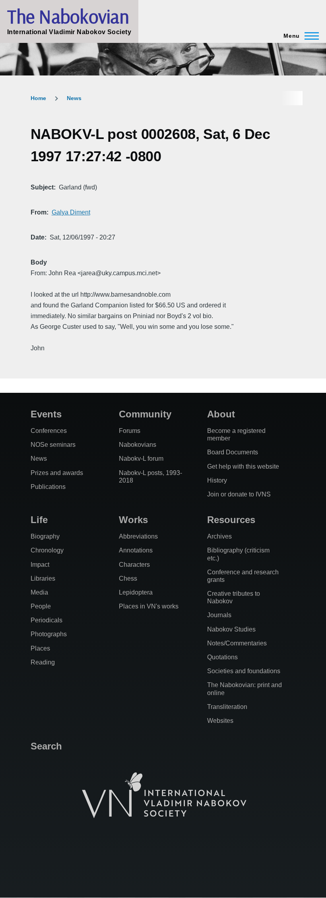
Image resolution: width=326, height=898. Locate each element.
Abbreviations (138, 536)
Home (38, 98)
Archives (219, 536)
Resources (231, 519)
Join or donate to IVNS (239, 494)
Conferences (49, 430)
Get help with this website (243, 466)
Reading (43, 662)
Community (145, 414)
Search (46, 746)
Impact (40, 564)
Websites (220, 720)
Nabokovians (137, 444)
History (217, 480)
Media (39, 592)
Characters (134, 564)
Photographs (49, 634)
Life (39, 519)
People (41, 606)
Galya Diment (71, 212)
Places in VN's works (149, 606)
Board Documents (232, 452)
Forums (129, 430)
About (221, 414)
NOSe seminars (53, 444)
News (74, 98)
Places (40, 648)
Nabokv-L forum (141, 458)
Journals (219, 615)
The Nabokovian (68, 16)
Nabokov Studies (231, 629)
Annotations (136, 550)
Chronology (47, 550)
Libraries (43, 578)
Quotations (222, 657)
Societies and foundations (243, 671)
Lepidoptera (136, 592)
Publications (48, 486)
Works (133, 519)
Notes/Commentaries (237, 643)
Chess (128, 578)
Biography (45, 536)
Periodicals (46, 620)
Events (46, 414)
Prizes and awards (57, 472)
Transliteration (227, 706)
